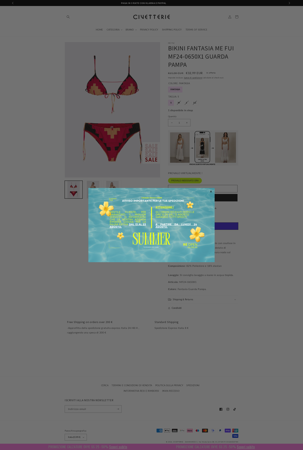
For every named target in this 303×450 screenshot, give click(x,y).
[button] (211, 191)
